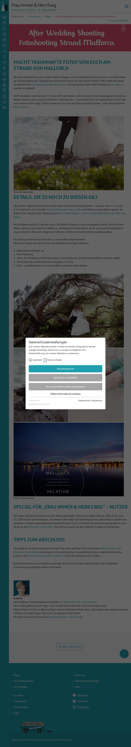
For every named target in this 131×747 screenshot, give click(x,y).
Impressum (97, 400)
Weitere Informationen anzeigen (65, 393)
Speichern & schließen (65, 377)
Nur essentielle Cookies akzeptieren (65, 386)
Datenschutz (84, 400)
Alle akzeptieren (65, 368)
